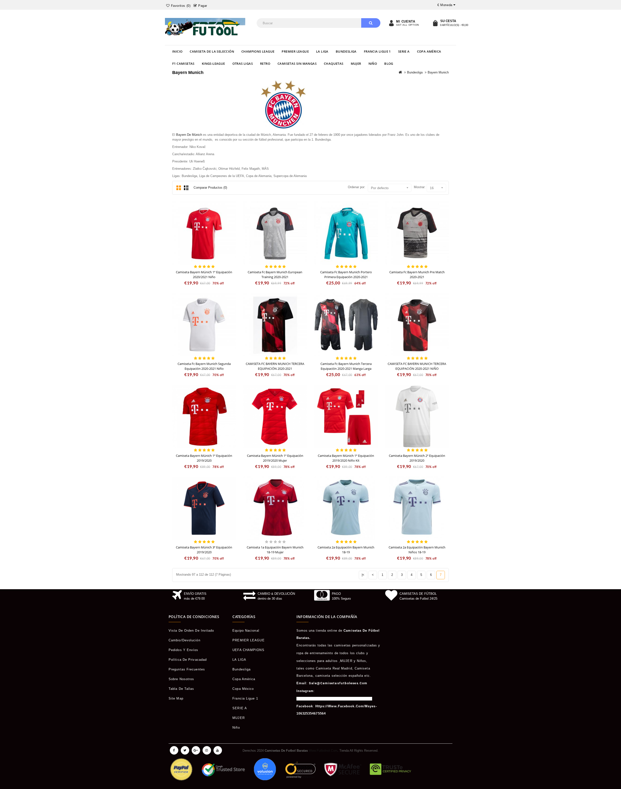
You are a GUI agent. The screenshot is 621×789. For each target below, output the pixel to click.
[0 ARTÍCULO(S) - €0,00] (435, 23)
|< (363, 575)
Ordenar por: (356, 187)
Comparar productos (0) (210, 187)
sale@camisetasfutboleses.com (338, 683)
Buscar (370, 23)
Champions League (257, 51)
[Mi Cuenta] (391, 23)
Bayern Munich (438, 72)
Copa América (429, 51)
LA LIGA (322, 51)
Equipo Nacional (245, 630)
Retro (265, 63)
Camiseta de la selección (212, 51)
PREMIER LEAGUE (295, 51)
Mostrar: (419, 187)
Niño (372, 63)
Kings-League (213, 63)
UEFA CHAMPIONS (248, 650)
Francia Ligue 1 (377, 51)
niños (361, 661)
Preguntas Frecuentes (187, 669)
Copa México (243, 689)
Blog (388, 63)
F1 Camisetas (183, 63)
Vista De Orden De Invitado (191, 630)
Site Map (176, 698)
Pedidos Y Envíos (183, 650)
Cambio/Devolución (184, 640)
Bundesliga (346, 51)
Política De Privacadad (188, 659)
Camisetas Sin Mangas (297, 63)
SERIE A (404, 51)
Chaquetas (333, 63)
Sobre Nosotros (181, 679)
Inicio (177, 51)
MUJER (356, 63)
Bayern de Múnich (189, 135)
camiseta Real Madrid (334, 668)
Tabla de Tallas (181, 689)
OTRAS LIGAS (242, 63)
